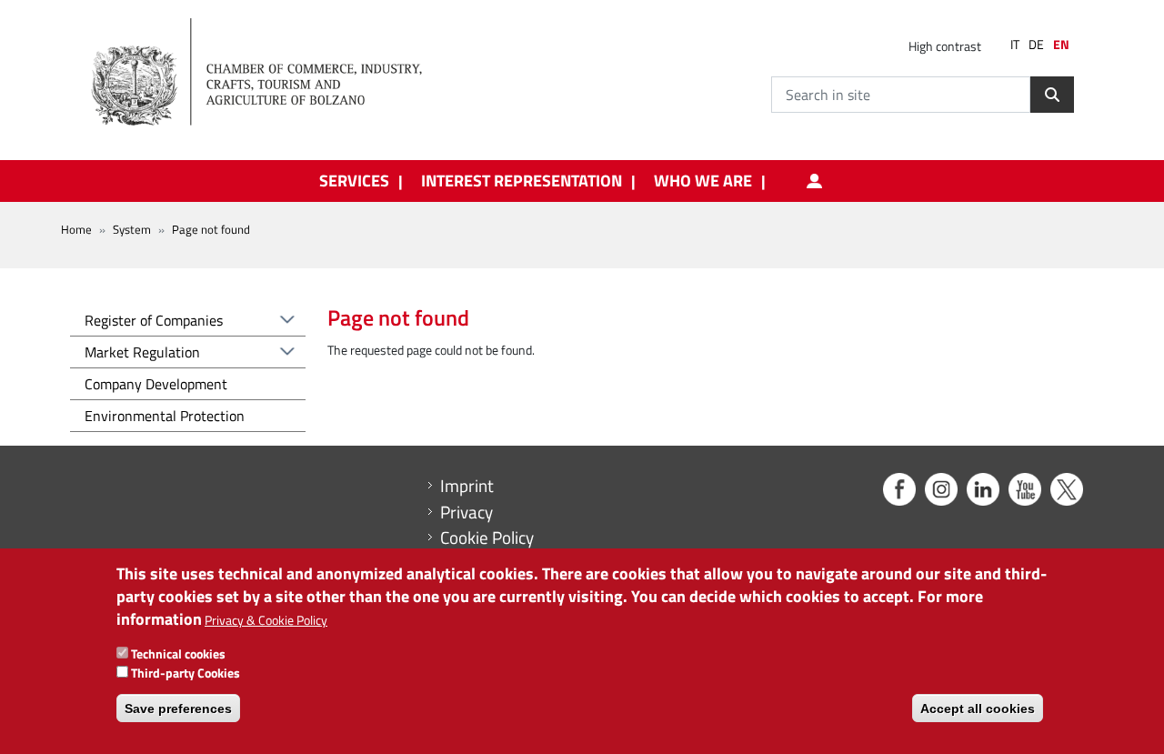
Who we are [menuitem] (703, 181)
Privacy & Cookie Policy (266, 620)
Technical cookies (178, 653)
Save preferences (178, 708)
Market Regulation (142, 352)
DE (1036, 45)
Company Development (156, 384)
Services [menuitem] (354, 181)
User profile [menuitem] (815, 181)
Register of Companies (154, 320)
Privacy (466, 512)
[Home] (272, 72)
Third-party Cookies (185, 672)
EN (1061, 45)
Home (76, 229)
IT (1014, 45)
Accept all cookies (977, 708)
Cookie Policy (487, 537)
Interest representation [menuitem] (521, 181)
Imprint (467, 485)
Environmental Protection (165, 416)
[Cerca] (1052, 94)
